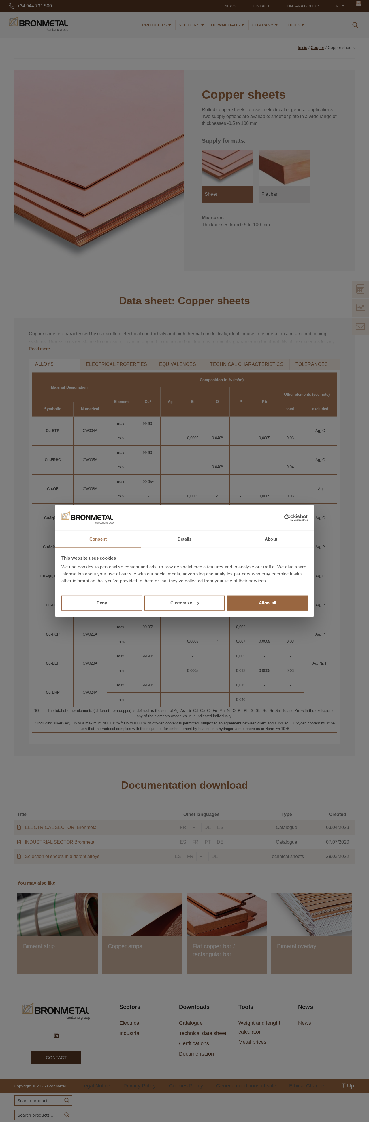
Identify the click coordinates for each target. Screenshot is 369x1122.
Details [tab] (185, 539)
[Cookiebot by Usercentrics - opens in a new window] (282, 517)
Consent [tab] (98, 539)
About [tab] (271, 539)
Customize (181, 602)
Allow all (267, 602)
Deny (102, 602)
